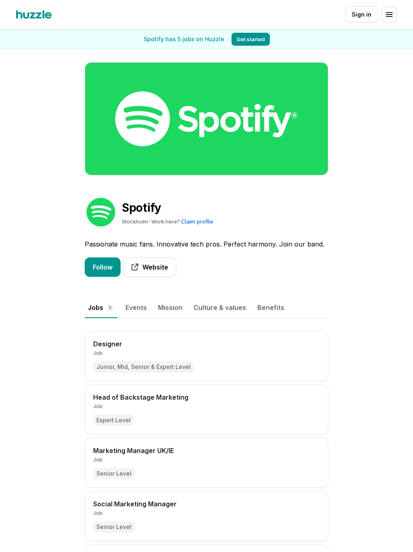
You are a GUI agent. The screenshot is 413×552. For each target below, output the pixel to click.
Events (136, 307)
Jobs (100, 307)
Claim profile (197, 221)
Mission (170, 307)
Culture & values (220, 307)
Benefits (270, 307)
